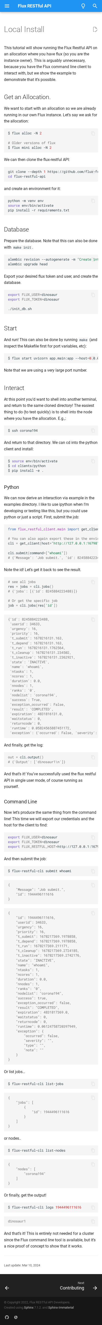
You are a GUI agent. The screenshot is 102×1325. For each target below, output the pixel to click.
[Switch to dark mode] (83, 6)
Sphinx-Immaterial (61, 1307)
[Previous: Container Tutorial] (7, 1285)
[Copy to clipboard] (93, 133)
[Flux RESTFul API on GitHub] (7, 1317)
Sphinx (28, 1307)
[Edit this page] (95, 29)
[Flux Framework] (16, 1317)
